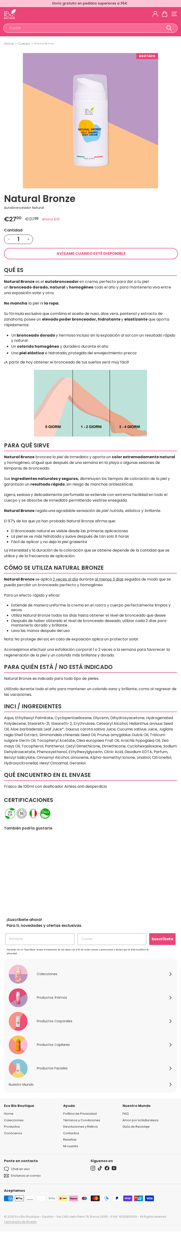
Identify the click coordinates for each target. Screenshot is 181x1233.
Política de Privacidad (80, 1113)
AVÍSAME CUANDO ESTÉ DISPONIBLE (91, 253)
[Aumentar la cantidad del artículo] (28, 239)
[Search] (169, 28)
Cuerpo (24, 43)
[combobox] (90, 28)
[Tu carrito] (165, 14)
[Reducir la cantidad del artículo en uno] (8, 239)
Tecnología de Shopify (20, 1222)
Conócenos (13, 1133)
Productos (12, 1126)
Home (9, 43)
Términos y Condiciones (81, 1120)
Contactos (71, 1133)
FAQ (126, 1113)
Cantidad (13, 230)
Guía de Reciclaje (136, 1126)
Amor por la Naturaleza (140, 1120)
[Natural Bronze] (33, 872)
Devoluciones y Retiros (80, 1126)
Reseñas (70, 1139)
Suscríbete (162, 939)
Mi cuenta (70, 1146)
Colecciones (14, 1120)
